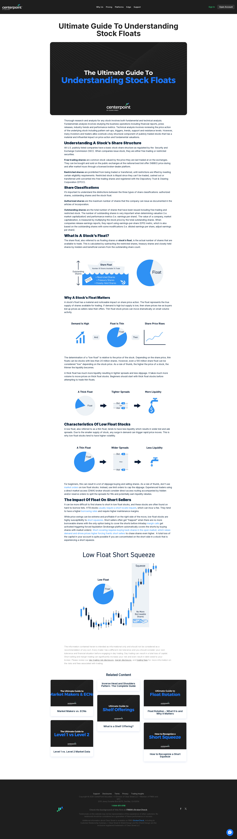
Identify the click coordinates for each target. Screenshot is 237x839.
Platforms (119, 7)
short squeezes (95, 520)
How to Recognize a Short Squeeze (165, 755)
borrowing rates (89, 511)
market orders (71, 487)
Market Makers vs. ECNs (71, 711)
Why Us (99, 7)
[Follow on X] (186, 809)
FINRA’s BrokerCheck (137, 810)
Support (137, 7)
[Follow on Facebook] (181, 809)
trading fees (142, 660)
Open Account (226, 7)
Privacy (125, 794)
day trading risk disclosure (101, 660)
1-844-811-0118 (118, 806)
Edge (128, 7)
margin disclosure (123, 660)
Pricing (109, 7)
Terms (117, 794)
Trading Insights (137, 794)
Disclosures (107, 794)
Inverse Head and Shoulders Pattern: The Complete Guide (118, 684)
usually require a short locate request (117, 508)
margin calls (153, 523)
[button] (229, 832)
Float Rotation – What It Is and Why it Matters (165, 712)
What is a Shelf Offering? (118, 726)
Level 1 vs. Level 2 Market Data (72, 751)
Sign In (212, 7)
